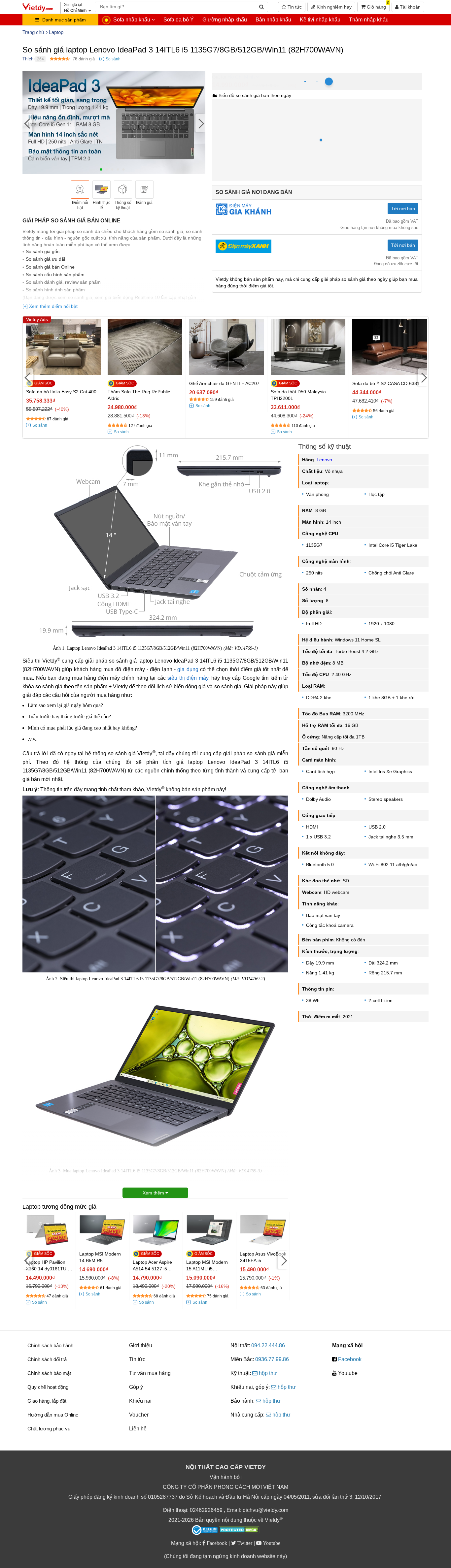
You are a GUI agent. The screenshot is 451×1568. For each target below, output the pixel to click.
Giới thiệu (140, 1345)
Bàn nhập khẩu (273, 19)
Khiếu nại (140, 1401)
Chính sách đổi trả (47, 1359)
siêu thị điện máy (187, 678)
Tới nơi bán (403, 208)
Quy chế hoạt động (47, 1387)
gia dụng (187, 669)
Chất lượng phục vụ (48, 1428)
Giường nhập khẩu (224, 19)
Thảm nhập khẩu (369, 19)
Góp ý (136, 1387)
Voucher (139, 1415)
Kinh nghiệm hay (333, 7)
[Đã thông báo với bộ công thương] (205, 1530)
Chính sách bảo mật (49, 1373)
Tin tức (294, 7)
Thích (27, 58)
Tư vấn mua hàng (150, 1373)
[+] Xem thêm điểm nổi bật (50, 306)
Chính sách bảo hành (50, 1345)
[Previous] (27, 123)
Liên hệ (138, 1428)
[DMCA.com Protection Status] (239, 1530)
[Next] (200, 123)
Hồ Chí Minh (241, 77)
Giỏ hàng (377, 6)
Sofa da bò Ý (178, 19)
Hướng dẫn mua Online (52, 1415)
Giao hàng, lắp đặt (46, 1401)
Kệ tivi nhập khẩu (320, 19)
